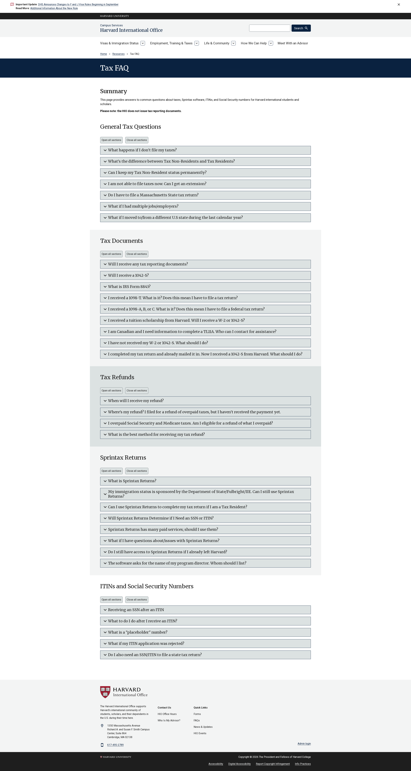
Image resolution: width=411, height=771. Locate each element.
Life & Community (216, 43)
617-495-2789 (115, 744)
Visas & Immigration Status (119, 43)
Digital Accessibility (239, 763)
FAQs (197, 720)
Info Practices (303, 763)
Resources (118, 53)
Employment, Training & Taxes (171, 43)
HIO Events (200, 733)
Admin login (304, 743)
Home (103, 53)
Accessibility (216, 763)
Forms (197, 714)
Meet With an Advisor (293, 43)
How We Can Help (254, 43)
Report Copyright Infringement (273, 763)
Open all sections (111, 140)
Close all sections (137, 140)
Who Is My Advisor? (169, 720)
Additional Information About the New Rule (54, 8)
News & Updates (203, 726)
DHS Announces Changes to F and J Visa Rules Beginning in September (78, 4)
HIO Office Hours (167, 714)
